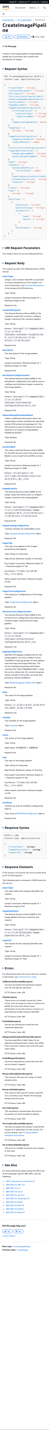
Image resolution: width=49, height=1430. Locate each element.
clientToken (15, 88)
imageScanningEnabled (25, 122)
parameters (22, 211)
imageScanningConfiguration (24, 108)
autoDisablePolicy (23, 168)
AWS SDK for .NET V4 (15, 1184)
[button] (9, 46)
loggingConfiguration (21, 151)
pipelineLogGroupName (25, 156)
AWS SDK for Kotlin (14, 1202)
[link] (41, 20)
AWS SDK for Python (15, 1209)
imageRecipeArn (17, 105)
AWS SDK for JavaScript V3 (17, 1198)
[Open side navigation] (3, 14)
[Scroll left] (13, 8)
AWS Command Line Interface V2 (20, 1181)
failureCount (23, 171)
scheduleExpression (23, 179)
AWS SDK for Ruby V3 (15, 1212)
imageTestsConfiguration (23, 136)
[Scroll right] (38, 8)
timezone (17, 182)
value (26, 219)
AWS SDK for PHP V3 (15, 1205)
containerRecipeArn (20, 91)
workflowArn (22, 228)
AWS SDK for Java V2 (15, 1195)
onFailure (21, 205)
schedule (14, 165)
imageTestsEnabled (23, 139)
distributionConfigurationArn (25, 96)
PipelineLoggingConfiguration (23, 682)
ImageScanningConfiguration (22, 533)
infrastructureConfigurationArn (27, 148)
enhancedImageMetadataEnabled (25, 99)
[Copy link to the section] (2, 69)
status (12, 188)
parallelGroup (24, 208)
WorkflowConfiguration (27, 813)
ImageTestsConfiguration (21, 602)
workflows (14, 199)
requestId (14, 852)
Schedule (14, 725)
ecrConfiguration (22, 111)
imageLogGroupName (23, 153)
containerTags (24, 113)
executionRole (17, 102)
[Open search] (44, 7)
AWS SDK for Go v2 (14, 1191)
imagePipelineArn (18, 850)
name (11, 162)
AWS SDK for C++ (13, 1188)
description (15, 93)
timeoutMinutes (21, 142)
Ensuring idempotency (34, 285)
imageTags (14, 128)
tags (11, 191)
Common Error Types (27, 977)
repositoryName (24, 116)
